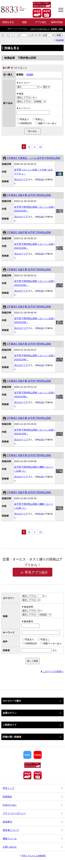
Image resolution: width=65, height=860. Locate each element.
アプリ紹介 (40, 22)
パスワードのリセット (40, 29)
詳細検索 (60, 40)
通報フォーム (10, 838)
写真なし (40, 119)
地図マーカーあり (47, 123)
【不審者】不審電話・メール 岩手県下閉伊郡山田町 (33, 158)
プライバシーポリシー (14, 813)
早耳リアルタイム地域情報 (34, 856)
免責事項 (7, 821)
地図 (24, 22)
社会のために (10, 805)
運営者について (11, 830)
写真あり (24, 119)
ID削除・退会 (57, 29)
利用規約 (7, 796)
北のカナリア (21, 179)
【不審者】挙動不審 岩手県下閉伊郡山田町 (28, 195)
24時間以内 (26, 123)
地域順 (29, 74)
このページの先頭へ (53, 671)
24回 (42, 179)
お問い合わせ (10, 847)
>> (40, 146)
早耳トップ (8, 788)
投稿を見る (8, 22)
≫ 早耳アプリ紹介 (34, 572)
